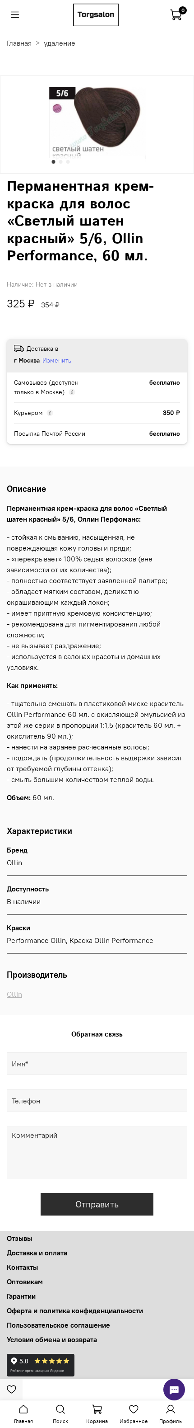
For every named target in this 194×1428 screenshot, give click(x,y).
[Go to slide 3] (68, 162)
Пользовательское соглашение (58, 1324)
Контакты (22, 1267)
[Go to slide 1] (53, 162)
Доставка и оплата (37, 1252)
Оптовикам (25, 1281)
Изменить (56, 360)
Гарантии (21, 1296)
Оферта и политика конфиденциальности (75, 1310)
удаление (59, 42)
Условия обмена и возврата (52, 1339)
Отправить (97, 1204)
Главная (19, 42)
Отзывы (19, 1238)
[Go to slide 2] (61, 162)
